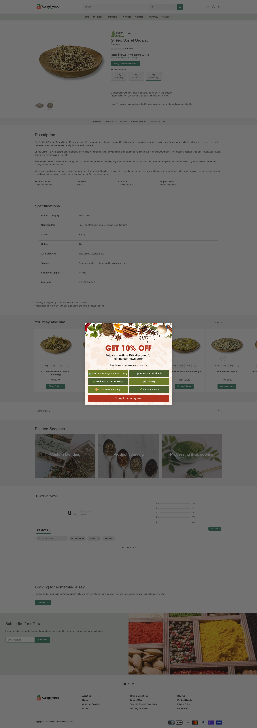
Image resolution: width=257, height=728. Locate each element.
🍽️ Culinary (149, 381)
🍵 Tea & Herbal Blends (149, 373)
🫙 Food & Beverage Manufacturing (107, 373)
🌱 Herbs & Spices (149, 389)
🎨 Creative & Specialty (107, 389)
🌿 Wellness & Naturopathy (108, 381)
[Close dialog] (168, 326)
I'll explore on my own (128, 398)
